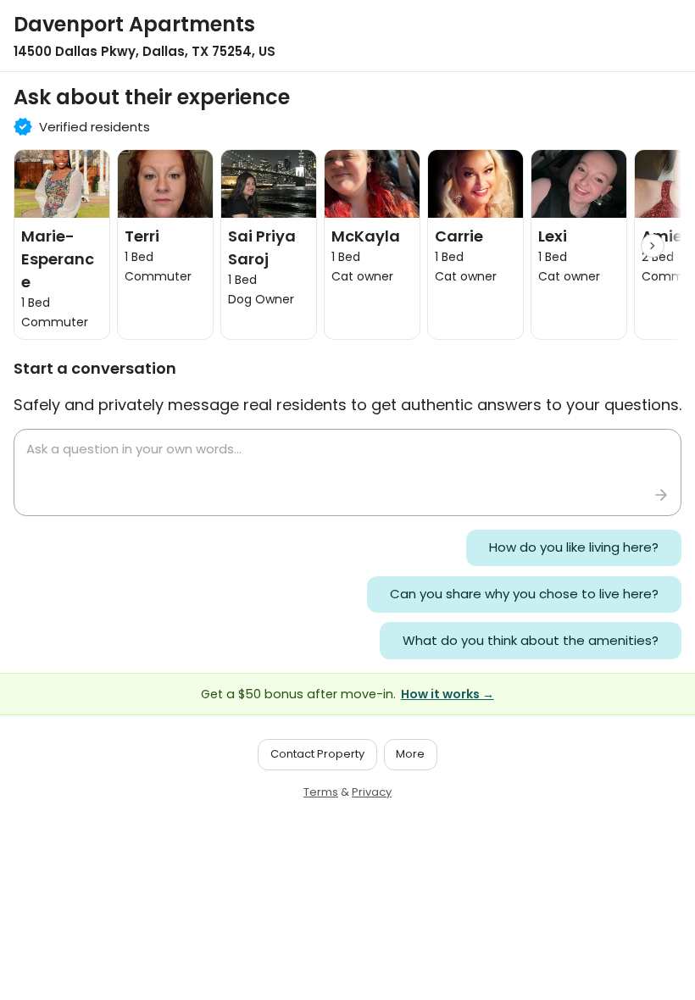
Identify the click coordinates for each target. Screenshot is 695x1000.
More (410, 754)
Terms (320, 792)
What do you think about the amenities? (531, 640)
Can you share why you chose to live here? (524, 594)
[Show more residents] (652, 246)
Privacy (372, 792)
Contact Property (317, 754)
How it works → (447, 694)
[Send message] (661, 494)
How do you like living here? (574, 547)
